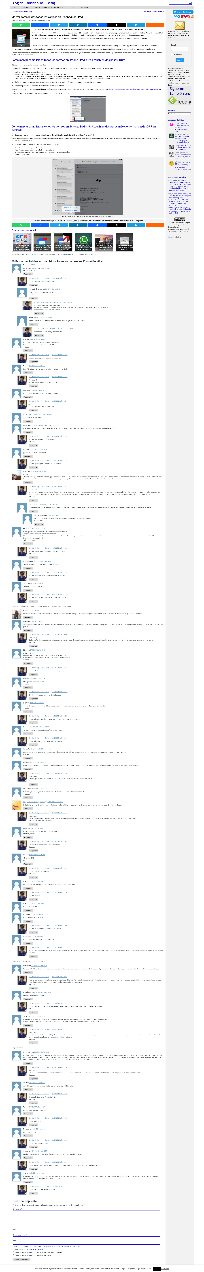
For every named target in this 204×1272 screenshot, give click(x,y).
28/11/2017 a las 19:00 (39, 1129)
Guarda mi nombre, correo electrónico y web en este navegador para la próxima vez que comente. (48, 1247)
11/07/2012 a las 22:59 (36, 265)
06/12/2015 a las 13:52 (37, 1016)
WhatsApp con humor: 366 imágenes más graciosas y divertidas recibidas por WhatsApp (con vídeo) (183, 166)
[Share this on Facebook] (40, 25)
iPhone (81, 254)
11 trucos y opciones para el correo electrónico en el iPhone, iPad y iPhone (136, 950)
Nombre (16, 1229)
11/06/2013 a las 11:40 (37, 855)
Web (14, 1241)
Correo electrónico (20, 1235)
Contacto (72, 7)
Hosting (170, 237)
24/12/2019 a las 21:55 (36, 1173)
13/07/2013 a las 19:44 (36, 903)
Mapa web (84, 7)
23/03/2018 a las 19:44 (59, 1118)
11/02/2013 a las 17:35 (37, 679)
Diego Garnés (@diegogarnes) (34, 802)
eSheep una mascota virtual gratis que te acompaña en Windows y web (180, 196)
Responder (28, 274)
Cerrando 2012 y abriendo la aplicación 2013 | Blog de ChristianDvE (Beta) (45, 606)
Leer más (165, 1269)
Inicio (14, 7)
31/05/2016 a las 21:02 (59, 1067)
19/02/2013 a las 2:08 (59, 716)
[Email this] (116, 25)
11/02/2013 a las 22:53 (59, 692)
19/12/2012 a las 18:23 (59, 548)
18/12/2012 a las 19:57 (44, 317)
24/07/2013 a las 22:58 (40, 914)
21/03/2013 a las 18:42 (59, 773)
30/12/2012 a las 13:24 (59, 594)
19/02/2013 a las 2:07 (37, 703)
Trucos (46, 254)
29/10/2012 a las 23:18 (44, 414)
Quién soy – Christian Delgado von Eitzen (49, 7)
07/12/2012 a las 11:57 (59, 487)
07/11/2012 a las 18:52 (59, 436)
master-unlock (28, 414)
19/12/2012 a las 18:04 (37, 528)
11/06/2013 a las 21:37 (59, 868)
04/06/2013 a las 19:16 (59, 813)
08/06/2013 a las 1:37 (59, 842)
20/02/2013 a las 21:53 (41, 727)
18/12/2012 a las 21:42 (65, 328)
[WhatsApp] (21, 25)
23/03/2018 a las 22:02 (59, 1140)
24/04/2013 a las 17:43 (39, 789)
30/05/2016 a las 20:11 (42, 1052)
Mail (90, 254)
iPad (76, 254)
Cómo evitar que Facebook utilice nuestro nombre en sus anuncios (178, 202)
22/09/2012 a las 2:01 (59, 401)
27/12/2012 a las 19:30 (59, 572)
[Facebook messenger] (97, 25)
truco (94, 254)
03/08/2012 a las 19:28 (59, 355)
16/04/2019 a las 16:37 (39, 1151)
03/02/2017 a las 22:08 (59, 1094)
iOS (32, 254)
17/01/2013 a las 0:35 (38, 621)
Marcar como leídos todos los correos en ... (34, 961)
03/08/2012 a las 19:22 (37, 339)
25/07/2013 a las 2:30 (59, 925)
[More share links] (155, 25)
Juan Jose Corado (175, 199)
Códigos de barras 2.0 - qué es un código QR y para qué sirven (183, 147)
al (24, 936)
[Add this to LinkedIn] (78, 25)
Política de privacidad (36, 1249)
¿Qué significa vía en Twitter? (152, 11)
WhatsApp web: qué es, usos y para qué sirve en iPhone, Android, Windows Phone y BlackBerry (182, 138)
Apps (28, 254)
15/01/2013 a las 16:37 (36, 610)
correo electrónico (64, 254)
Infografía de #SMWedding (22, 11)
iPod (86, 254)
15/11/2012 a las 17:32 (59, 460)
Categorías (25, 7)
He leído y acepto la (30, 1249)
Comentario (17, 1209)
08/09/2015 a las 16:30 (43, 992)
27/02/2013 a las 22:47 (50, 504)
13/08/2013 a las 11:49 (35, 936)
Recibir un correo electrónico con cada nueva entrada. (33, 1255)
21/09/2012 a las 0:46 (38, 390)
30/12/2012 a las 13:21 (38, 583)
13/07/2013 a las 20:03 (59, 892)
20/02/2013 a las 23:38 (59, 738)
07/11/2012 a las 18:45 (43, 425)
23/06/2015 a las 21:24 (39, 966)
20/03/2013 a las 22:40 (38, 762)
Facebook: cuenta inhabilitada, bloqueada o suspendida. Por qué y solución (179, 189)
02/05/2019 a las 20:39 (59, 1162)
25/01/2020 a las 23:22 (59, 1186)
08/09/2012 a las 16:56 (59, 377)
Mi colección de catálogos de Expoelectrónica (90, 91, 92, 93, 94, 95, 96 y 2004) (180, 182)
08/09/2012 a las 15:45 (37, 366)
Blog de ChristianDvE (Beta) (33, 3)
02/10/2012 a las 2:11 (52, 289)
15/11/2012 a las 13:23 (39, 449)
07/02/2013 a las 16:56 (59, 668)
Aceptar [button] (157, 1269)
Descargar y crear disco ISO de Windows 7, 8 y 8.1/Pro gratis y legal (183, 156)
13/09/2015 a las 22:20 (59, 1003)
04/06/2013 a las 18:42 (55, 802)
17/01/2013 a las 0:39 (59, 634)
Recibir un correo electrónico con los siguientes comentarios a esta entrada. (40, 1252)
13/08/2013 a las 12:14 (59, 947)
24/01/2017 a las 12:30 (37, 1083)
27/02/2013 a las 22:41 (44, 749)
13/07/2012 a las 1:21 (59, 278)
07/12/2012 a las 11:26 (38, 471)
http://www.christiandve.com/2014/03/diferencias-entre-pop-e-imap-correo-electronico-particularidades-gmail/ (110, 980)
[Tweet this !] (59, 25)
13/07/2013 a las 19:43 (36, 881)
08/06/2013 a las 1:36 (37, 828)
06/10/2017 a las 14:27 (37, 1107)
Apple (23, 254)
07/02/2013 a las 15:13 (38, 650)
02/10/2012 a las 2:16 (64, 302)
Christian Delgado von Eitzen (40, 20)
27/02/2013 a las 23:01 (55, 515)
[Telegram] (136, 25)
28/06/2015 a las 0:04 (59, 977)
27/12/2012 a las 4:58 (43, 561)
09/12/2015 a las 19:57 (59, 1029)
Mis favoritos (38, 254)
